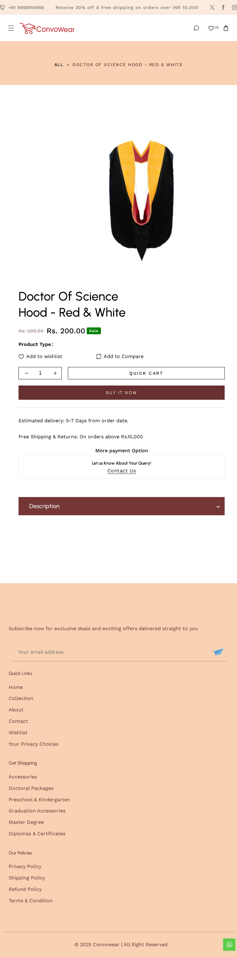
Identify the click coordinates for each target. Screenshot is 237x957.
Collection (21, 698)
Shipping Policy (27, 878)
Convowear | (108, 944)
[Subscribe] (217, 652)
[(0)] (211, 28)
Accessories (23, 777)
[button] (11, 28)
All (59, 64)
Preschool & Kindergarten (39, 800)
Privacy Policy (25, 866)
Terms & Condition (31, 901)
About (16, 710)
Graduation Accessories (37, 811)
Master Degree (26, 822)
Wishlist (18, 733)
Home (16, 687)
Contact (18, 721)
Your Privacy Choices (33, 744)
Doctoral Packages (31, 788)
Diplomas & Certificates (37, 834)
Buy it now (121, 392)
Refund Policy (25, 889)
